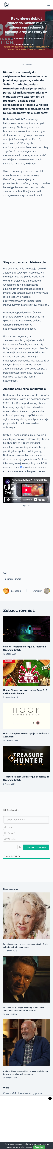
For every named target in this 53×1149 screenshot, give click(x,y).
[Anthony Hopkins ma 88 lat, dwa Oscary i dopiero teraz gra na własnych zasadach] (26, 1042)
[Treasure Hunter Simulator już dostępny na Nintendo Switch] (26, 759)
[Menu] (48, 5)
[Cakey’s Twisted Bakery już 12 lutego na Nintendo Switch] (26, 629)
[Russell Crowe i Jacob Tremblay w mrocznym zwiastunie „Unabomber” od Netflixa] (26, 979)
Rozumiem (39, 1147)
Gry (22, 467)
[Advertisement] (26, 228)
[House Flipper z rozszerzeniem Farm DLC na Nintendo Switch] (26, 673)
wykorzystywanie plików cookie (19, 1147)
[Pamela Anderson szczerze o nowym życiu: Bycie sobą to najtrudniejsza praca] (26, 915)
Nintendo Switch (13, 579)
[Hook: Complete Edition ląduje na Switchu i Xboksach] (26, 716)
